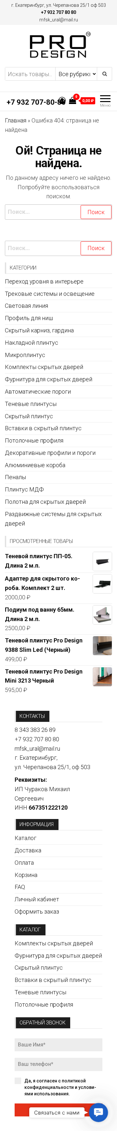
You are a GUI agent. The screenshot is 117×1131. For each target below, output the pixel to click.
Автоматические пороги (38, 391)
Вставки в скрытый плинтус (43, 428)
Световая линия (26, 305)
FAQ (20, 886)
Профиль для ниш (29, 318)
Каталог (25, 838)
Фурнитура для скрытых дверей (48, 379)
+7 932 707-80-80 (36, 102)
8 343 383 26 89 (35, 729)
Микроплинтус (25, 355)
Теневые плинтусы (31, 403)
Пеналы (15, 477)
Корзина (26, 874)
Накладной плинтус (31, 342)
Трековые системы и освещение (50, 293)
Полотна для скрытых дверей (45, 501)
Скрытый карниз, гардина (39, 330)
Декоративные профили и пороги (50, 452)
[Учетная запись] (62, 101)
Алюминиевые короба (35, 465)
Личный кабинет (37, 899)
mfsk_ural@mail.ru (58, 19)
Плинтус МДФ (24, 489)
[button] (99, 1113)
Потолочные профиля (34, 440)
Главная (15, 120)
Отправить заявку (58, 1110)
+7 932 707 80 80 (58, 12)
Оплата (24, 862)
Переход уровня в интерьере (44, 281)
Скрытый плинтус (29, 416)
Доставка (28, 850)
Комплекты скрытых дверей (44, 367)
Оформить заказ (37, 911)
